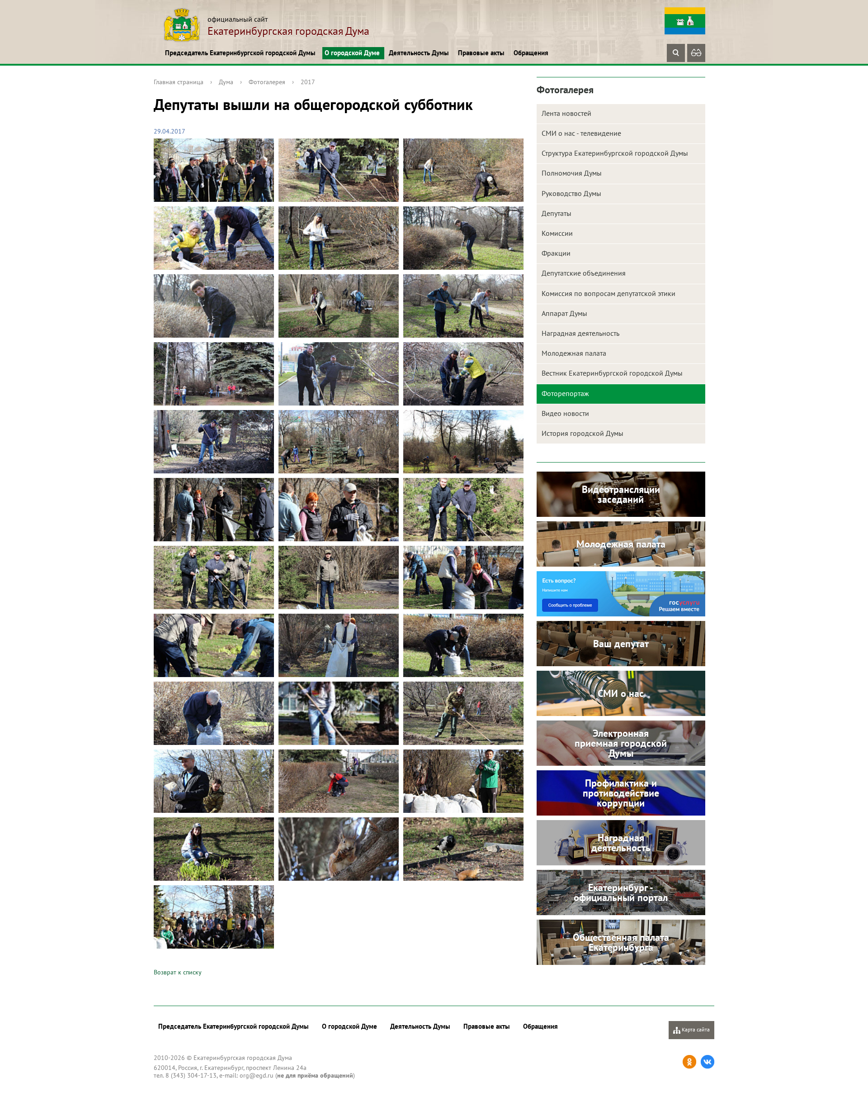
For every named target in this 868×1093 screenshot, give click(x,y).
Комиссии (557, 233)
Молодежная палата (574, 353)
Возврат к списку (178, 972)
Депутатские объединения (584, 272)
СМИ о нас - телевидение (581, 133)
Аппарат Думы (564, 313)
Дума (226, 82)
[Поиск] (676, 53)
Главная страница (178, 82)
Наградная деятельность (580, 333)
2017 (308, 82)
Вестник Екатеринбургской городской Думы (612, 372)
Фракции (556, 253)
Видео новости (565, 413)
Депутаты (556, 213)
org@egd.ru (257, 1075)
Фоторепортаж (565, 393)
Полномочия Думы (572, 172)
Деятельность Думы (419, 52)
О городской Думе (352, 52)
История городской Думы (582, 433)
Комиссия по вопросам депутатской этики (608, 293)
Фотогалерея (267, 82)
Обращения (531, 52)
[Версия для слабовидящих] (696, 53)
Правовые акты (481, 52)
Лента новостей (566, 113)
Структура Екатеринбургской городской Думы (615, 153)
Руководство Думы (571, 193)
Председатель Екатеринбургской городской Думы (240, 52)
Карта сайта (695, 1029)
